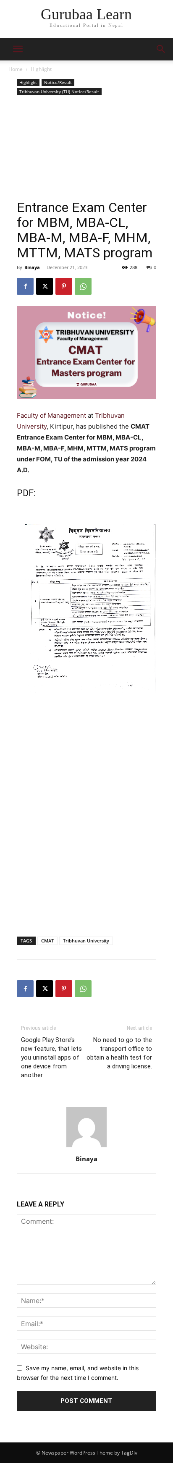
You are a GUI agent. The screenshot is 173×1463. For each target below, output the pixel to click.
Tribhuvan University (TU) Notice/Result (59, 91)
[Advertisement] (86, 149)
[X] (44, 286)
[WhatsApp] (83, 286)
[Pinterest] (63, 286)
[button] (161, 49)
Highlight (41, 69)
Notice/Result (58, 82)
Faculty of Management (52, 415)
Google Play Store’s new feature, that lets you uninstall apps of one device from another (51, 1057)
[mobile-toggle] (17, 49)
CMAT (47, 940)
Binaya (32, 267)
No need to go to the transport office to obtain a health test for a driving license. (119, 1053)
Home (15, 69)
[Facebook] (25, 286)
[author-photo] (86, 1147)
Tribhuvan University (86, 940)
